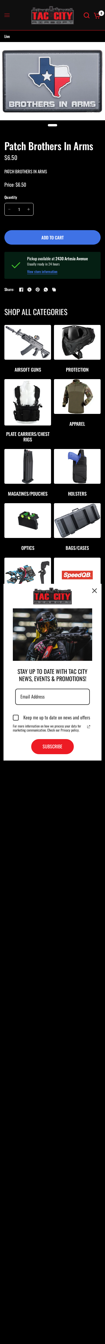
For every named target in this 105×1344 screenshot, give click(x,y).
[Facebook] (21, 289)
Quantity (10, 197)
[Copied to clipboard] (53, 289)
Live (7, 36)
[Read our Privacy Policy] (88, 726)
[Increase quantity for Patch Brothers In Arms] (28, 209)
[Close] (95, 590)
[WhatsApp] (45, 289)
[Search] (87, 15)
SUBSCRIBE (52, 746)
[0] (96, 15)
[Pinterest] (37, 289)
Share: (9, 289)
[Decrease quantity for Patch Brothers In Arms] (9, 209)
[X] (29, 289)
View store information (42, 271)
